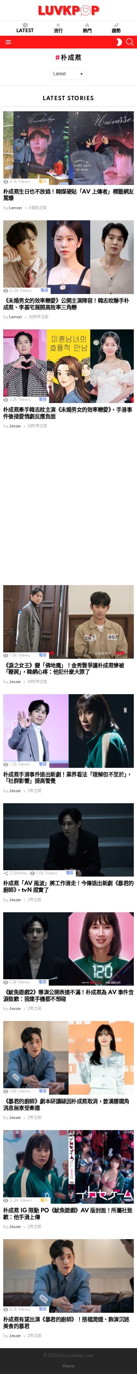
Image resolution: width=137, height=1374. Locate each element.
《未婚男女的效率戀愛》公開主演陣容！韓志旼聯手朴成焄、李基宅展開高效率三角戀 (66, 304)
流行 (58, 30)
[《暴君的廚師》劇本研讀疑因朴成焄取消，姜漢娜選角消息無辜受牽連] (68, 1058)
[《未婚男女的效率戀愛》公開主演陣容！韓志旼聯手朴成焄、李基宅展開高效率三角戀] (68, 257)
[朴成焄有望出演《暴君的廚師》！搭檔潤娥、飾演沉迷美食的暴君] (68, 1276)
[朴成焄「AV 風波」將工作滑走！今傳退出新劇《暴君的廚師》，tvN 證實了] (68, 840)
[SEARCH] (130, 42)
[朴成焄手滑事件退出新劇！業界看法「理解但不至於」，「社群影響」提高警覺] (68, 731)
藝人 (42, 182)
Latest (25, 30)
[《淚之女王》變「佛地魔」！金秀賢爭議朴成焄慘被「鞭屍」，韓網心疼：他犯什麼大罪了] (68, 622)
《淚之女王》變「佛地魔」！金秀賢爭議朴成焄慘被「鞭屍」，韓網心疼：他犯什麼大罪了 (63, 669)
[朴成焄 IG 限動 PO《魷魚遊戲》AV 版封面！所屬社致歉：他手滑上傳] (68, 1167)
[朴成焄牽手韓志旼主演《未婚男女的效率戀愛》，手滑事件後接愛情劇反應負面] (68, 366)
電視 (44, 291)
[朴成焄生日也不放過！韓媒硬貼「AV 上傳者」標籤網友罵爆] (68, 148)
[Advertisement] (68, 507)
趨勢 (116, 30)
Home (68, 1366)
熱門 (87, 30)
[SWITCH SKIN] (119, 42)
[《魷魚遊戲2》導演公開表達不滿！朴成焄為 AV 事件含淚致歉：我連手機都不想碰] (68, 949)
